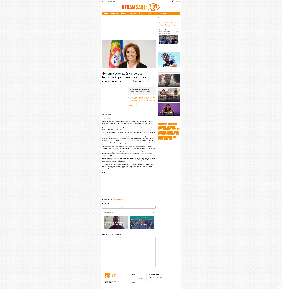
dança (166, 134)
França (168, 127)
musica (160, 137)
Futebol (160, 129)
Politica (169, 129)
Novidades (161, 70)
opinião (164, 137)
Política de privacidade (140, 277)
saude (174, 137)
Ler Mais (169, 62)
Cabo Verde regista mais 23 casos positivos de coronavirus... (140, 104)
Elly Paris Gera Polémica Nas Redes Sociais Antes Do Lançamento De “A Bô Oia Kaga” (168, 96)
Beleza (159, 124)
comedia (176, 132)
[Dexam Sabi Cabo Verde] (141, 10)
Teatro (159, 132)
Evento (160, 127)
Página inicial (133, 277)
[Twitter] (103, 1)
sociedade (110, 70)
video (170, 139)
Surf (178, 129)
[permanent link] (105, 84)
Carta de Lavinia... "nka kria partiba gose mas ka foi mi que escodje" (141, 101)
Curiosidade (124, 13)
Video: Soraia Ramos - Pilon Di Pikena (168, 113)
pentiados (169, 137)
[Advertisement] (129, 27)
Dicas (175, 124)
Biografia (165, 124)
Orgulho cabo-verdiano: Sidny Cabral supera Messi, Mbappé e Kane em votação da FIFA (168, 24)
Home (106, 13)
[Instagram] (108, 1)
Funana (173, 127)
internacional (172, 134)
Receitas (174, 129)
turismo (166, 139)
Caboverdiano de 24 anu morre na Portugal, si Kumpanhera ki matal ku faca (115, 224)
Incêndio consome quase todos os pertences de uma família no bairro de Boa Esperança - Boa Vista (141, 97)
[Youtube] (111, 1)
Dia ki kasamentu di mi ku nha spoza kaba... (169, 57)
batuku (164, 132)
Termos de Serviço (133, 281)
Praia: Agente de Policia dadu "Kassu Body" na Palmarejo (141, 225)
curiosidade (161, 134)
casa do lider (170, 132)
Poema (164, 129)
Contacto (148, 13)
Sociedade (133, 13)
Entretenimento (114, 13)
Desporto (141, 13)
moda (177, 134)
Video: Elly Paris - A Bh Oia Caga (168, 84)
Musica (140, 281)
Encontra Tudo (164, 13)
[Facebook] (114, 1)
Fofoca (155, 13)
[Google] (105, 1)
